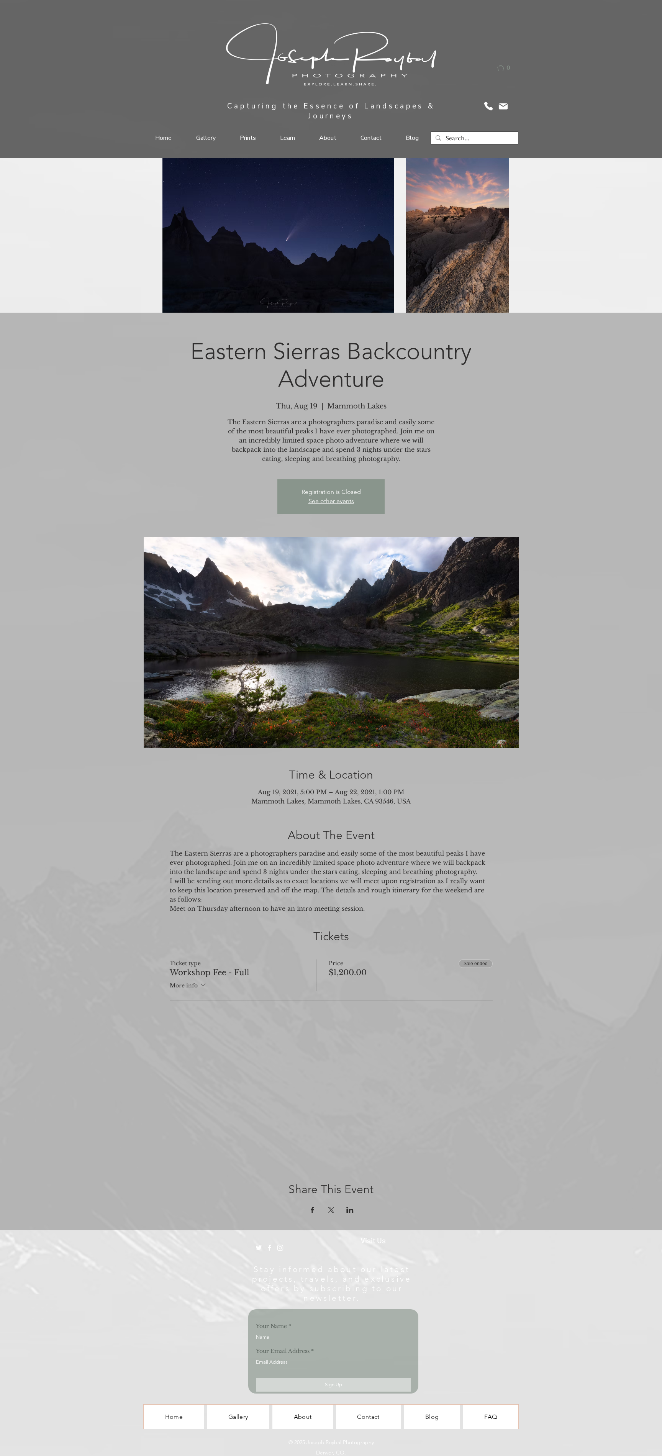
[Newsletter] (503, 106)
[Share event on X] (331, 1210)
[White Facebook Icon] (269, 1248)
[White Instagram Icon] (280, 1248)
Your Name (271, 1326)
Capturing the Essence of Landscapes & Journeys (331, 111)
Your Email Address (283, 1351)
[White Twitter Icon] (259, 1248)
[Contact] (488, 106)
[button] (508, 68)
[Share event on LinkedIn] (350, 1210)
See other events (331, 501)
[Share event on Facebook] (312, 1210)
